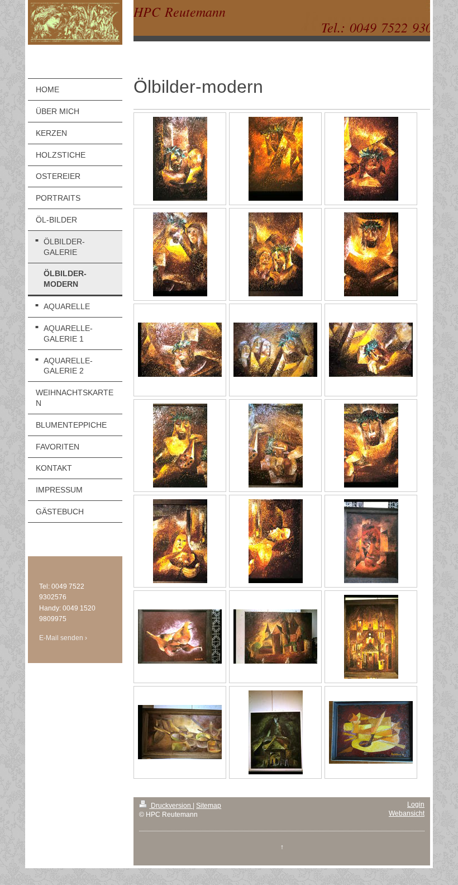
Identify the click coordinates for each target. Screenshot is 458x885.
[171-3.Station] (371, 159)
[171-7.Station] (180, 350)
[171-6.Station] (371, 254)
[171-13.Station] (180, 541)
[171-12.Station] (371, 446)
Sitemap (208, 806)
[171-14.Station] (276, 541)
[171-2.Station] (276, 159)
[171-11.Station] (276, 446)
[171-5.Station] (276, 254)
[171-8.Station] (275, 350)
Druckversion (171, 806)
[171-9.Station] (371, 350)
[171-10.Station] (180, 446)
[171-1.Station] (180, 159)
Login (415, 804)
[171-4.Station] (180, 254)
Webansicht (406, 813)
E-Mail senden (61, 638)
